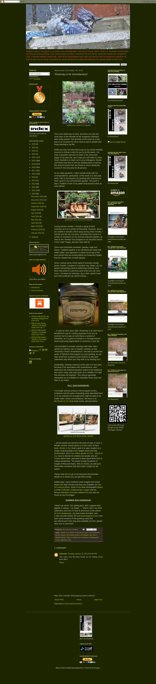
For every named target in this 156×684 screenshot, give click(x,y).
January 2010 (36, 233)
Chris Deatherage (63, 513)
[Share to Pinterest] (95, 529)
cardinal (63, 445)
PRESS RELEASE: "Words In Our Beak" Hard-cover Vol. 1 (39, 339)
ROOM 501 (35, 287)
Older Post (98, 600)
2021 (34, 157)
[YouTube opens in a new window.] (46, 350)
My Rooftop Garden (73, 535)
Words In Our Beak (65, 401)
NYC (91, 453)
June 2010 (35, 216)
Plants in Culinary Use (73, 537)
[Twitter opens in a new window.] (30, 354)
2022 (34, 154)
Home (79, 600)
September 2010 (37, 206)
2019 (34, 164)
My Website (85, 535)
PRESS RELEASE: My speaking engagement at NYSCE (40, 318)
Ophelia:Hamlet (60, 537)
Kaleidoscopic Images (80, 490)
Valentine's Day (66, 540)
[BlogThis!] (89, 529)
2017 (34, 171)
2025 (34, 144)
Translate (36, 79)
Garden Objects (60, 535)
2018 (34, 167)
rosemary (75, 234)
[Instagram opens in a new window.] (33, 350)
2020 (34, 161)
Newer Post (59, 600)
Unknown (63, 554)
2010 (34, 194)
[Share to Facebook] (93, 529)
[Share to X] (91, 529)
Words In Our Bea (67, 448)
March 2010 (36, 226)
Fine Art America (94, 532)
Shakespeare (94, 537)
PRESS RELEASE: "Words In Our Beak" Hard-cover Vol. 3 (39, 325)
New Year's (93, 535)
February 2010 (37, 229)
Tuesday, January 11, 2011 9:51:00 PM (82, 554)
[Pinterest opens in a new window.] (33, 354)
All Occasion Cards (81, 532)
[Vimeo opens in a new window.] (43, 350)
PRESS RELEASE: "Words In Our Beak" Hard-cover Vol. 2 (39, 332)
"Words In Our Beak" (67, 532)
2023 (34, 151)
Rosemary (85, 537)
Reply (61, 562)
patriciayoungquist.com (87, 516)
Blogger (97, 668)
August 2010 (36, 210)
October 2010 (36, 203)
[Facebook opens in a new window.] (40, 350)
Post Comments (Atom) (73, 604)
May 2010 (35, 220)
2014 (34, 180)
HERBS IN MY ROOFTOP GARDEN (79, 125)
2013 (34, 184)
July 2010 (35, 213)
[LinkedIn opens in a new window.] (30, 363)
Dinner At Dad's (37, 290)
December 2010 (37, 196)
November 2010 (37, 200)
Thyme (57, 540)
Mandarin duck (67, 492)
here (67, 474)
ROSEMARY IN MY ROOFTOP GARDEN (78, 220)
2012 (34, 187)
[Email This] (87, 529)
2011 (34, 190)
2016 (34, 174)
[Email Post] (83, 529)
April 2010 (35, 223)
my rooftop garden (79, 453)
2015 (34, 177)
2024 (34, 147)
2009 (34, 237)
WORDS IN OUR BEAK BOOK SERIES (78, 436)
